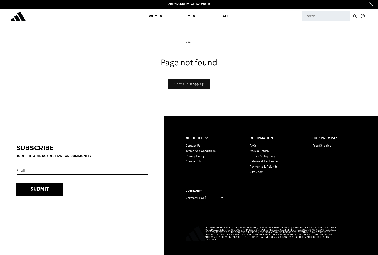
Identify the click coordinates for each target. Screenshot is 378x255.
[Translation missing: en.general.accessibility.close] (371, 4)
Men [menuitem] (191, 16)
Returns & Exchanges (264, 161)
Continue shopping (189, 84)
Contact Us (193, 145)
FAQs (253, 145)
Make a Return (259, 151)
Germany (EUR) (204, 197)
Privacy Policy (195, 156)
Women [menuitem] (155, 16)
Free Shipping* (322, 145)
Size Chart (256, 171)
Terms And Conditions (201, 151)
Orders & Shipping (262, 156)
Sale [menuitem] (224, 16)
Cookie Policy (195, 161)
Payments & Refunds (264, 166)
